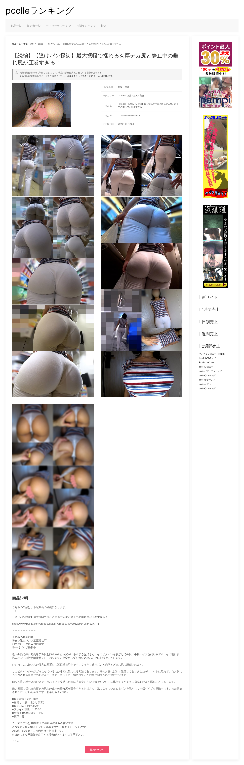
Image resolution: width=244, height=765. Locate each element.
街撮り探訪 (28, 44)
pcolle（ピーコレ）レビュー (212, 371)
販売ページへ (97, 749)
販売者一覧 (34, 25)
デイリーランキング (58, 25)
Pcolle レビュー (206, 362)
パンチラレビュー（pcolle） (212, 354)
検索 (104, 25)
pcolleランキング (39, 10)
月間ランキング (86, 25)
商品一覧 (16, 25)
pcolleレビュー (206, 367)
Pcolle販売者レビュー (209, 358)
